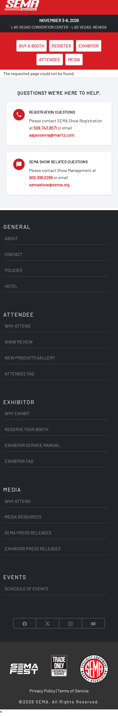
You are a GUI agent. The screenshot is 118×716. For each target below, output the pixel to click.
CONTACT (14, 254)
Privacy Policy (42, 690)
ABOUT (11, 238)
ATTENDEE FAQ (19, 373)
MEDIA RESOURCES (23, 516)
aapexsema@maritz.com (51, 135)
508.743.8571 (45, 127)
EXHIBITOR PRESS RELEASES (33, 548)
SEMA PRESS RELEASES (28, 532)
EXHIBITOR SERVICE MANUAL (32, 445)
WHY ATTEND (17, 325)
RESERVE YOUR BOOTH (26, 429)
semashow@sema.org (49, 184)
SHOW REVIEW (19, 341)
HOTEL (11, 286)
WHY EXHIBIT (17, 413)
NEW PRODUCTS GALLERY (30, 357)
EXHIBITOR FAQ (19, 461)
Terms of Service (73, 690)
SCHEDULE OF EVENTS (26, 588)
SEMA (42, 701)
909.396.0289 (41, 177)
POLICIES (13, 270)
